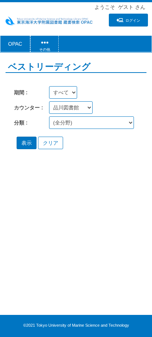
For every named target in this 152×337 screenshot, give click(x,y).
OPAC (15, 44)
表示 (26, 143)
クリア (50, 143)
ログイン (132, 20)
